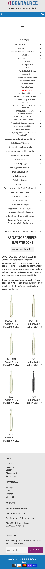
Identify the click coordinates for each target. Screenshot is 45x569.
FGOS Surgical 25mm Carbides (25, 96)
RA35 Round (11, 358)
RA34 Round (33, 320)
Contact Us (11, 476)
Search (9, 470)
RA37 (11, 396)
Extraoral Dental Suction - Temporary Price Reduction (20, 221)
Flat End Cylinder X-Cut (27, 71)
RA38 (34, 396)
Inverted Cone (27, 90)
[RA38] (33, 382)
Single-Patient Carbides (22, 126)
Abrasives (20, 184)
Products (10, 467)
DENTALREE (26, 559)
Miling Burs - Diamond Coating (20, 216)
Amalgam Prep (27, 65)
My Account (11, 473)
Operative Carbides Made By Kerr (22, 52)
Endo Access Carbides (22, 129)
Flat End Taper (27, 84)
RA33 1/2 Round (11, 320)
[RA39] (11, 420)
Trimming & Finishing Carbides (22, 123)
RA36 (34, 358)
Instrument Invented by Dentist (20, 151)
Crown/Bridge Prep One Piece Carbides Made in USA (22, 134)
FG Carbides (25, 55)
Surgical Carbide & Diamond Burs (20, 139)
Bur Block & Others (20, 205)
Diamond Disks (20, 200)
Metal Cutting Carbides (22, 117)
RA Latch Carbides (24, 58)
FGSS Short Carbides (25, 93)
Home (9, 464)
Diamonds (20, 44)
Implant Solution (20, 172)
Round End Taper (27, 87)
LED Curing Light (20, 163)
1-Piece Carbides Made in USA (22, 120)
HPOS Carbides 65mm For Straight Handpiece (24, 112)
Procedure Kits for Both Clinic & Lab (20, 188)
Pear (27, 68)
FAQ (8, 490)
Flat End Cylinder (27, 74)
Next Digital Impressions (20, 167)
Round (27, 61)
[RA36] (33, 344)
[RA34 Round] (34, 306)
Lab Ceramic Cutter (20, 196)
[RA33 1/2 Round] (11, 306)
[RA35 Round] (11, 344)
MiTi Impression (20, 176)
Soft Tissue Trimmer (20, 143)
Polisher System (20, 180)
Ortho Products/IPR (20, 155)
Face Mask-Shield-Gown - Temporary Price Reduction (20, 210)
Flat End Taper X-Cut (27, 81)
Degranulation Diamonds (20, 147)
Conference (11, 497)
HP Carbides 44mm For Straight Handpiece (25, 106)
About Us (10, 487)
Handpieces (20, 159)
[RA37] (11, 382)
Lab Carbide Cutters (20, 192)
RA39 (11, 434)
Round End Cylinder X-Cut (27, 77)
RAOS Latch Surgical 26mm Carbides (25, 101)
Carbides (20, 48)
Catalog (9, 494)
